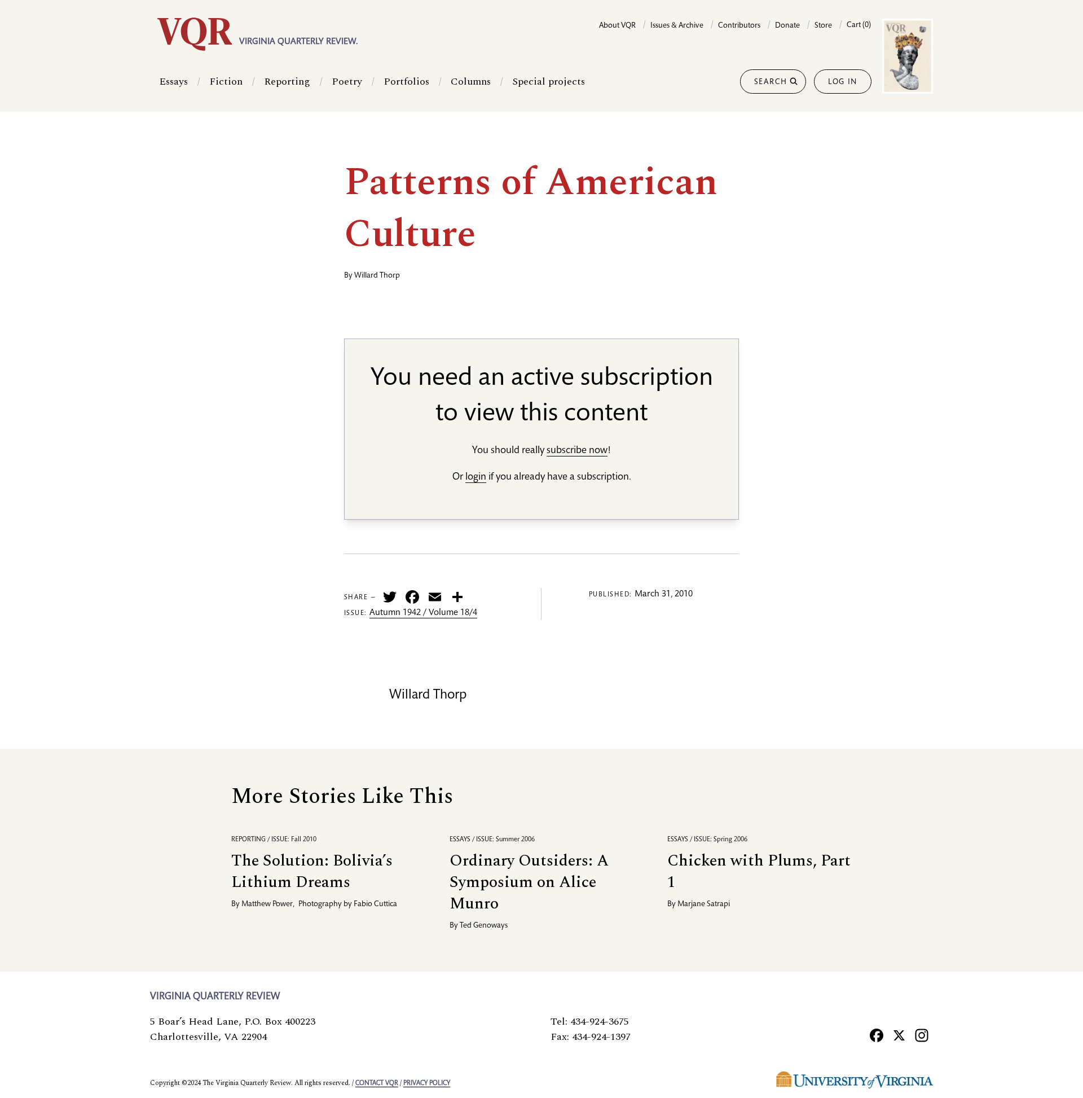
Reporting (287, 81)
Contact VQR (376, 1083)
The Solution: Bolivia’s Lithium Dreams (312, 871)
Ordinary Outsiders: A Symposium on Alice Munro (529, 882)
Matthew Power (267, 904)
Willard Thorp (377, 276)
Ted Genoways (484, 926)
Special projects (548, 81)
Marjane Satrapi (703, 904)
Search (770, 82)
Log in (842, 82)
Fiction (226, 81)
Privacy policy (426, 1083)
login (475, 477)
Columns (471, 81)
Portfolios (406, 81)
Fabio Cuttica (375, 904)
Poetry (347, 81)
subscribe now (577, 451)
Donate (787, 26)
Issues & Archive (676, 26)
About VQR (617, 26)
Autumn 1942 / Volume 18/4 (423, 613)
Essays (173, 81)
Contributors (739, 26)
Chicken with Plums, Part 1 (759, 871)
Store (823, 26)
